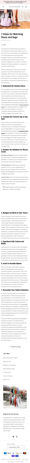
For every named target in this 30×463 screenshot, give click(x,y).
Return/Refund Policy (9, 368)
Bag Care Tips (7, 361)
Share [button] (4, 44)
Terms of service (20, 461)
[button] (3, 7)
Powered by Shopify (15, 459)
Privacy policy (11, 461)
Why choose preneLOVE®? (10, 358)
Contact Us (6, 379)
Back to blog (16, 347)
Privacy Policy (7, 372)
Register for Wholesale (9, 365)
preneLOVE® (8, 459)
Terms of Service (7, 376)
